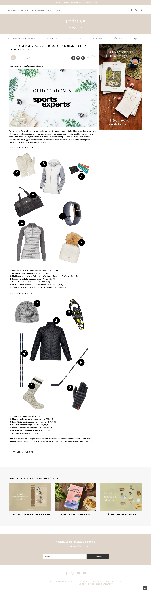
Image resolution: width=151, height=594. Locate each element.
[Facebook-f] (66, 573)
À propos (14, 10)
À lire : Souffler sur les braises (75, 514)
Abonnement (24, 10)
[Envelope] (84, 573)
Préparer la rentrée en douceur (120, 514)
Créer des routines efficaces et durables (30, 514)
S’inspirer (138, 38)
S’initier (118, 38)
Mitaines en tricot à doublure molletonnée (29, 270)
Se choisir (97, 38)
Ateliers (33, 10)
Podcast (58, 10)
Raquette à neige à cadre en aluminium (27, 422)
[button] (141, 10)
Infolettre (49, 10)
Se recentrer (75, 38)
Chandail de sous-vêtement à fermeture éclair (30, 285)
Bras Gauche (117, 582)
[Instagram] (72, 573)
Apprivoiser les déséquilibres (21, 38)
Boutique (40, 10)
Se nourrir (52, 38)
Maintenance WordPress (88, 584)
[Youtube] (78, 573)
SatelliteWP (108, 584)
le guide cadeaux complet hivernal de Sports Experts (58, 441)
